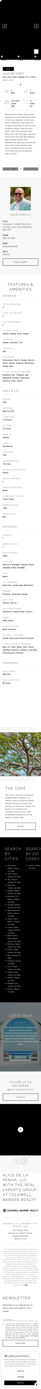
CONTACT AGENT (20, 262)
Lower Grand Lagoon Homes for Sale (14, 930)
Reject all (20, 1371)
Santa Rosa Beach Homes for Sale (14, 921)
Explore (20, 826)
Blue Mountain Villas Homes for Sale (14, 913)
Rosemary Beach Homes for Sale (14, 868)
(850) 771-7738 (9, 238)
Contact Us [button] (20, 1057)
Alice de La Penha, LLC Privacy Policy (21, 1336)
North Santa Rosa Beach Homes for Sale (14, 938)
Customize (20, 1377)
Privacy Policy (24, 1335)
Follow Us (20, 1097)
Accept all (20, 1383)
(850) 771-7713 (20, 1238)
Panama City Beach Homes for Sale (14, 899)
